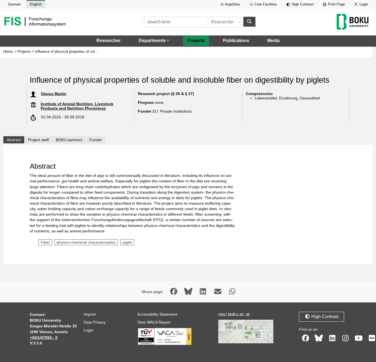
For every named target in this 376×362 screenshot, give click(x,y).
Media (273, 40)
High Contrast (302, 4)
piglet (127, 242)
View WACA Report (153, 322)
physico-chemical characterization (86, 242)
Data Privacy (95, 322)
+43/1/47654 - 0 (44, 337)
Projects (196, 40)
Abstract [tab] (14, 140)
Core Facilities (265, 4)
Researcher (108, 40)
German (14, 4)
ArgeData (232, 4)
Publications (236, 40)
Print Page (336, 4)
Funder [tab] (95, 140)
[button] (153, 40)
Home (8, 51)
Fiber (45, 242)
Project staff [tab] (38, 140)
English (36, 4)
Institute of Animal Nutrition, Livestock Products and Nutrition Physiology (77, 106)
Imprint (90, 314)
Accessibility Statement (157, 314)
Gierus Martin (53, 93)
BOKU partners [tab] (69, 140)
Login (363, 4)
